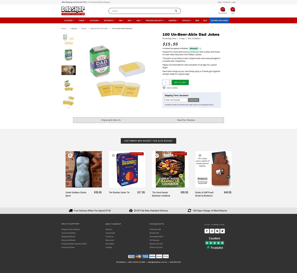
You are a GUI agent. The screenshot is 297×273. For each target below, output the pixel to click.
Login (234, 2)
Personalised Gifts (156, 237)
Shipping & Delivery (68, 237)
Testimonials (110, 233)
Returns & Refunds (68, 240)
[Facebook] (207, 231)
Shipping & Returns (111, 120)
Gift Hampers (154, 240)
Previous (69, 177)
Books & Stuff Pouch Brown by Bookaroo (204, 194)
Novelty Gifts (154, 233)
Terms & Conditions (68, 233)
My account (110, 240)
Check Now (193, 100)
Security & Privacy (68, 247)
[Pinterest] (217, 231)
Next (228, 177)
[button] (170, 87)
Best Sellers (110, 244)
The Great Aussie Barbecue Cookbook (161, 194)
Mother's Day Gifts (156, 244)
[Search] (176, 11)
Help (219, 2)
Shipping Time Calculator (70, 229)
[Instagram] (212, 231)
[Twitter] (222, 231)
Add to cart (180, 82)
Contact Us (226, 2)
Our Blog (109, 247)
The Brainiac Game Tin (119, 192)
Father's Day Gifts (156, 247)
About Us (109, 229)
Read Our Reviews (186, 120)
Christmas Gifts (155, 229)
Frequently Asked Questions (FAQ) (74, 244)
